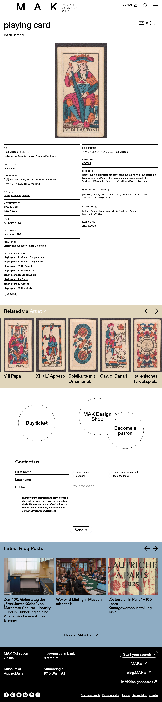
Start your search (137, 654)
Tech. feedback (121, 476)
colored (26, 195)
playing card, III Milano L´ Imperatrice (24, 257)
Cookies (153, 695)
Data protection (110, 695)
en (130, 4)
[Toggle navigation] (155, 6)
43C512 (86, 163)
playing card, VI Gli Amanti (18, 266)
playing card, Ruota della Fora (20, 275)
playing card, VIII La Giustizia (19, 270)
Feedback (80, 476)
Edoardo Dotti (17, 179)
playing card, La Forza (16, 279)
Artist (36, 311)
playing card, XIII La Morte (18, 288)
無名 (17, 183)
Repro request (82, 472)
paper (7, 195)
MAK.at (137, 663)
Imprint (126, 695)
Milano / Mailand (36, 179)
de (124, 4)
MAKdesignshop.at (137, 681)
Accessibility (139, 695)
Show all (11, 293)
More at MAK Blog (79, 635)
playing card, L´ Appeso (16, 283)
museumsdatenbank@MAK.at (59, 655)
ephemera (9, 168)
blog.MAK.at (137, 672)
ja (135, 5)
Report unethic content (125, 472)
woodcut (16, 195)
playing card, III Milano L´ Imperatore (23, 261)
